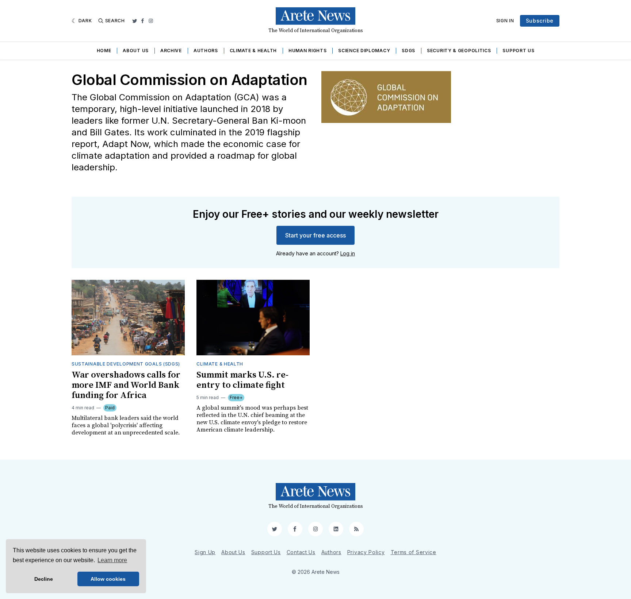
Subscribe (540, 21)
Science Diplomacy (364, 50)
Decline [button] (43, 579)
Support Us (518, 50)
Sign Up (205, 552)
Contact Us (301, 552)
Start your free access (315, 235)
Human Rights (307, 50)
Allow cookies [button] (108, 579)
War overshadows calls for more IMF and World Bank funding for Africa (126, 385)
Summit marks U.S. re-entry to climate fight (242, 380)
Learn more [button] (112, 560)
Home (104, 50)
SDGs (408, 50)
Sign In (505, 20)
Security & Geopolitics (459, 50)
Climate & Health (253, 50)
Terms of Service (413, 552)
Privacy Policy (366, 552)
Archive (171, 50)
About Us (136, 50)
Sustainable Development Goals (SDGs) (126, 364)
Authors (206, 50)
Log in (347, 253)
